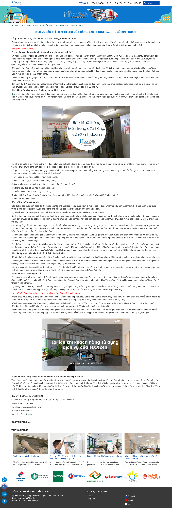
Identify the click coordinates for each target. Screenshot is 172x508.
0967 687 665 (152, 3)
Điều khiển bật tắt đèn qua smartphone (104, 456)
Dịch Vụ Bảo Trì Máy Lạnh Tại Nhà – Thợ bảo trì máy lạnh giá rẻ (66, 457)
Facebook (131, 496)
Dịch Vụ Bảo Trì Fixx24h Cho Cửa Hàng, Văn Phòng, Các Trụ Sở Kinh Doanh (52, 25)
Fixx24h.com (26, 414)
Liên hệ (137, 3)
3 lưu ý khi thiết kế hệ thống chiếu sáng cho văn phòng (142, 457)
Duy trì (14, 93)
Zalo (129, 504)
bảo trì (43, 42)
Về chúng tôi (98, 3)
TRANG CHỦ (84, 3)
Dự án (109, 3)
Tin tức (128, 3)
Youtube (131, 500)
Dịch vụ (118, 3)
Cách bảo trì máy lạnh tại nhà (26, 456)
